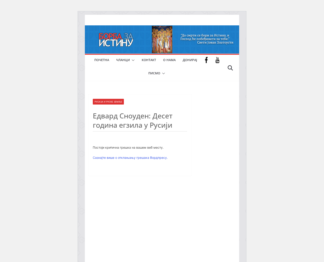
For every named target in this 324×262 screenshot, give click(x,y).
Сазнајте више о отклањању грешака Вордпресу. (130, 157)
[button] (132, 60)
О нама (169, 60)
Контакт (149, 60)
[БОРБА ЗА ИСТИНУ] (162, 28)
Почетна (101, 60)
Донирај (190, 60)
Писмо (154, 73)
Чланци (123, 60)
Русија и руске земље (108, 101)
